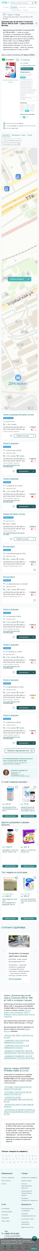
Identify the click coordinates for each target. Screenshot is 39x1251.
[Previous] (4, 951)
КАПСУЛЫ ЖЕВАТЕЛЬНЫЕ (26, 79)
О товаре (6, 7)
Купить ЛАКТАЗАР (25, 894)
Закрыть (34, 1249)
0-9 (35, 1162)
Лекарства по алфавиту (29, 1177)
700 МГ (22, 110)
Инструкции (22, 7)
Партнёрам (5, 1218)
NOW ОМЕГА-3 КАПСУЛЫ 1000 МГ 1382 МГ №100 (10, 851)
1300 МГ (33, 105)
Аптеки (4, 1184)
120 (27, 117)
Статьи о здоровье (8, 1177)
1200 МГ (27, 105)
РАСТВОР (22, 95)
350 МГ (27, 108)
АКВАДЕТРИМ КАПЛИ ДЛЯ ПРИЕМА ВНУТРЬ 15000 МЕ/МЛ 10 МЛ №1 (28, 809)
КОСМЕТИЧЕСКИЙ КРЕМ (26, 87)
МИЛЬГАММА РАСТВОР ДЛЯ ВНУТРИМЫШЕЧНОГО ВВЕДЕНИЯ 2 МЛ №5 (9, 902)
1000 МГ (22, 105)
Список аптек (6, 1180)
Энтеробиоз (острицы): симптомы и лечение (19, 954)
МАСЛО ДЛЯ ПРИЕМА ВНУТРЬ (27, 92)
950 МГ (31, 110)
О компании (5, 1208)
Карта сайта (6, 1221)
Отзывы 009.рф (7, 1211)
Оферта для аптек (27, 1227)
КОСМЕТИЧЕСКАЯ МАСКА (26, 82)
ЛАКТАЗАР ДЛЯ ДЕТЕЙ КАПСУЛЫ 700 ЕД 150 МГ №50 (28, 901)
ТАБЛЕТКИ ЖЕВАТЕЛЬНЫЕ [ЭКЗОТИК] (26, 99)
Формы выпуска (16, 10)
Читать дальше (15, 979)
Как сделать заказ (27, 1219)
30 (21, 117)
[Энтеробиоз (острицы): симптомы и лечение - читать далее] (19, 941)
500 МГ (32, 108)
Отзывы (25, 10)
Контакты (5, 1215)
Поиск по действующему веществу (26, 1186)
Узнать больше (6, 1245)
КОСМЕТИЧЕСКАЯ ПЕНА (26, 85)
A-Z (30, 1162)
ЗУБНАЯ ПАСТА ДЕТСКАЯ (26, 74)
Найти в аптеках (10, 816)
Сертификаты (32, 7)
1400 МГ (22, 108)
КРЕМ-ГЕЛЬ (23, 90)
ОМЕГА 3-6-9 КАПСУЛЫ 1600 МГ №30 (28, 851)
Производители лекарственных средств (26, 1193)
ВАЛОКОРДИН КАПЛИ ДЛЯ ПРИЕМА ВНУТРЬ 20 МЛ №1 (10, 809)
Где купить (14, 7)
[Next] (37, 801)
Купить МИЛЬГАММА (7, 894)
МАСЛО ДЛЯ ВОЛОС (32, 90)
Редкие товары (26, 1180)
